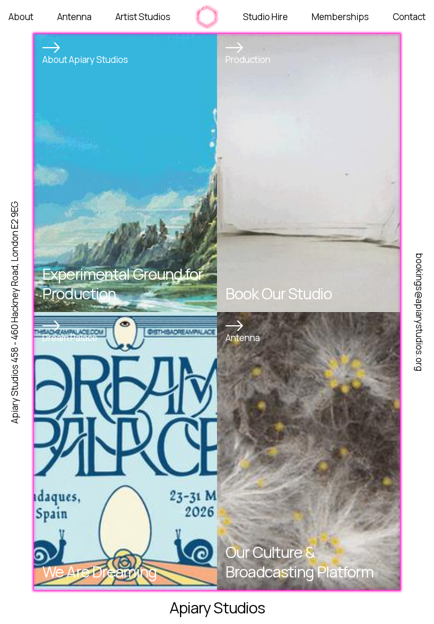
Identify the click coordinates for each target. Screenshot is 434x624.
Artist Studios (142, 17)
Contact (409, 17)
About (20, 17)
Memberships (340, 17)
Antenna (74, 17)
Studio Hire (265, 17)
